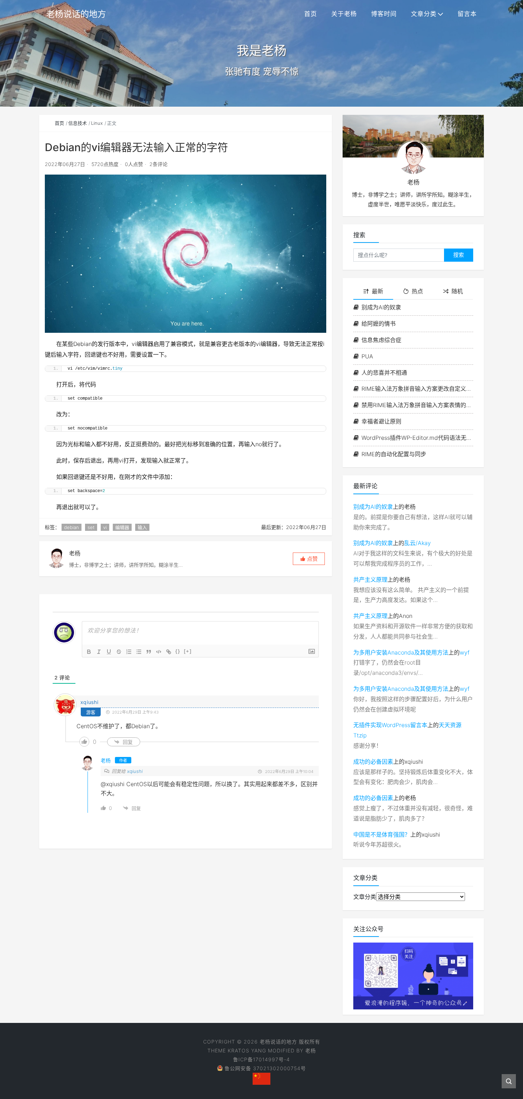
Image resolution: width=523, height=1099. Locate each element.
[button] (309, 559)
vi (105, 527)
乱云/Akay (417, 542)
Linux (97, 123)
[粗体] (89, 651)
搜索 (458, 254)
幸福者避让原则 (381, 421)
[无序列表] (139, 651)
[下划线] (109, 651)
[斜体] (99, 651)
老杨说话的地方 (76, 14)
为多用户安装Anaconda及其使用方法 (400, 652)
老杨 (310, 1050)
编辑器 (122, 527)
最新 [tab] (377, 291)
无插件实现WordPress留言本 (390, 725)
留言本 (467, 13)
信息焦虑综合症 (381, 339)
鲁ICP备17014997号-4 (261, 1059)
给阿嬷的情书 (378, 323)
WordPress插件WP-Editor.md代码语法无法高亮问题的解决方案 (417, 437)
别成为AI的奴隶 (381, 307)
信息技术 (77, 123)
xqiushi (135, 771)
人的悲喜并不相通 (384, 372)
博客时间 (384, 13)
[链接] (169, 651)
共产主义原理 (370, 579)
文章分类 (424, 13)
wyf (465, 652)
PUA (367, 356)
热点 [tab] (417, 291)
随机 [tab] (457, 291)
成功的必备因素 (373, 761)
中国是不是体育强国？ (381, 834)
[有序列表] (129, 651)
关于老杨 (344, 13)
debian (71, 527)
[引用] (149, 651)
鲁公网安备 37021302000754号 (265, 1068)
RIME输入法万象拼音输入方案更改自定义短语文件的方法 (417, 388)
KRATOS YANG (247, 1050)
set (91, 527)
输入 (142, 527)
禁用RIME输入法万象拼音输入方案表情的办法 (417, 405)
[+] (188, 651)
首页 (310, 13)
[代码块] (159, 651)
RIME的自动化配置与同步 (393, 454)
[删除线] (119, 651)
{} (177, 651)
